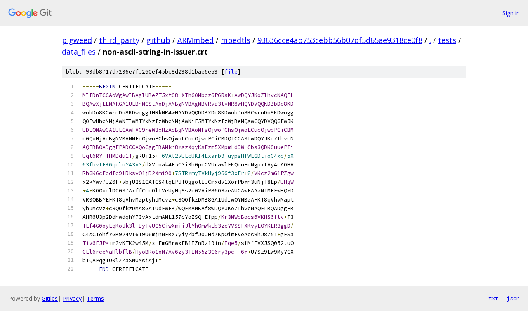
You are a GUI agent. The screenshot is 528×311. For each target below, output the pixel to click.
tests (447, 40)
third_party (119, 40)
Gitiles (50, 298)
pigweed (77, 40)
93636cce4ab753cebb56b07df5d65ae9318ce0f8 (339, 40)
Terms (95, 298)
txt (493, 298)
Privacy (72, 298)
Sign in (511, 13)
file (231, 71)
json (513, 298)
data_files (79, 52)
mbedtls (235, 40)
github (158, 40)
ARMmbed (195, 40)
